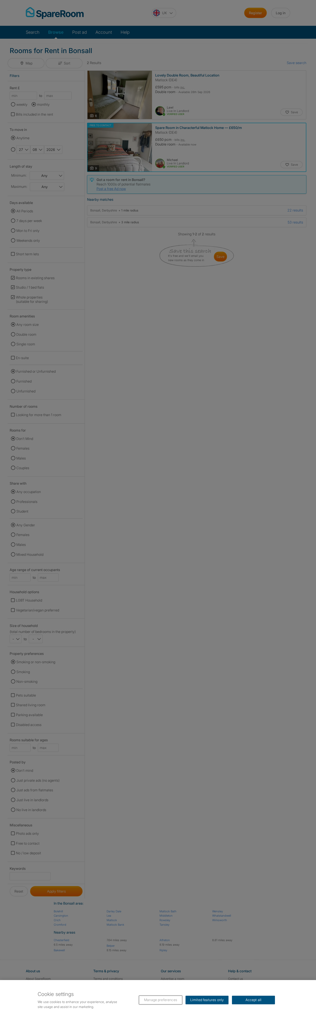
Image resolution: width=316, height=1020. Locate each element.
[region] (158, 1000)
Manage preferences (160, 1000)
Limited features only (207, 1000)
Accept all (253, 1000)
